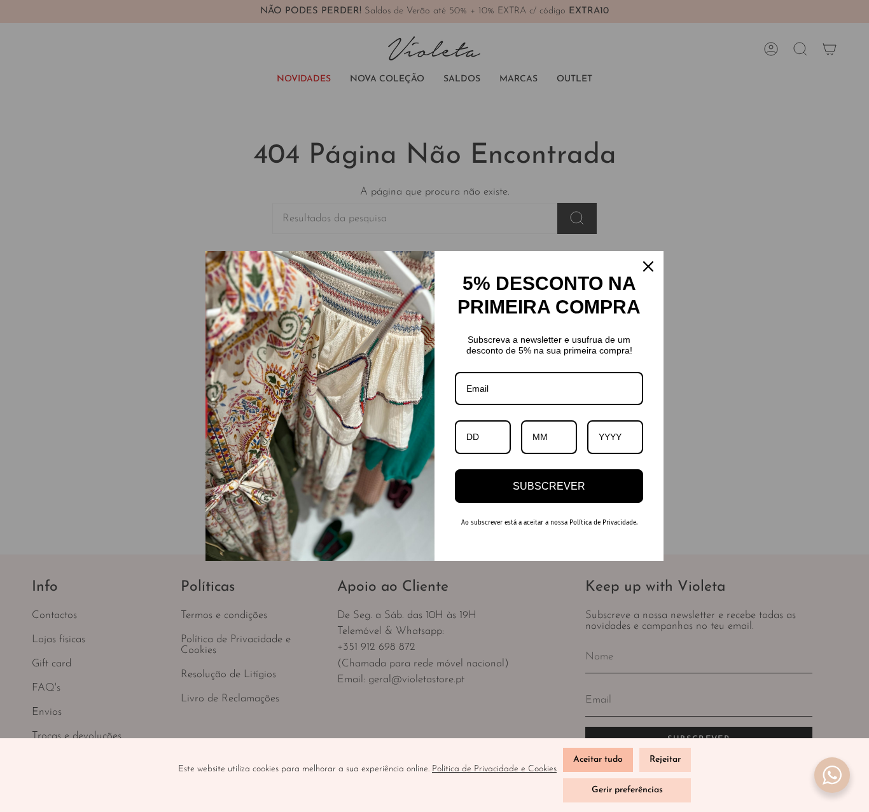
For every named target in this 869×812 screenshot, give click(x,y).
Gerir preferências (627, 790)
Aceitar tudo (598, 759)
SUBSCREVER (549, 486)
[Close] (648, 266)
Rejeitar (665, 759)
